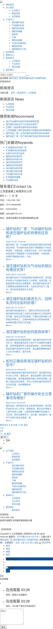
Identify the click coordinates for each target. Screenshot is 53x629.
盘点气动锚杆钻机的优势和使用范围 (22, 121)
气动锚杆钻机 (18, 25)
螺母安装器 (17, 40)
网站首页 (10, 4)
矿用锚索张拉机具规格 (16, 150)
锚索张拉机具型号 (14, 156)
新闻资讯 (10, 57)
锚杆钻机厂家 (15, 77)
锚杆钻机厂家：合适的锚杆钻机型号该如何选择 (27, 133)
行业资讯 (16, 63)
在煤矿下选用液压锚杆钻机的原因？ (22, 127)
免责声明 (46, 542)
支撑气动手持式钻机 (15, 153)
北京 (18, 542)
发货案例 (16, 16)
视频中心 (10, 54)
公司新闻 (16, 60)
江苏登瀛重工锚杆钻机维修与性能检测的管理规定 (28, 130)
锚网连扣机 (17, 45)
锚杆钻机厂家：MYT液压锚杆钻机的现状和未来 (27, 136)
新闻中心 (10, 495)
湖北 (36, 542)
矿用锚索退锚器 (13, 176)
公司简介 (16, 10)
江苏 (27, 542)
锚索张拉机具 (18, 28)
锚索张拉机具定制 (14, 165)
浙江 (32, 542)
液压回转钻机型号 (14, 162)
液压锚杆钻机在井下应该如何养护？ (22, 124)
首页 (13, 92)
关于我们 (10, 7)
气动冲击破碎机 (19, 42)
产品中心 (10, 19)
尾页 (9, 433)
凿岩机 (15, 34)
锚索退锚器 (17, 31)
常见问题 (16, 66)
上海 (22, 542)
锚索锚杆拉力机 (19, 48)
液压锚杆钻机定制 (14, 168)
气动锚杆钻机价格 (14, 173)
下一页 (3, 433)
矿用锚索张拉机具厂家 (16, 147)
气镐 (14, 37)
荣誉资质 (16, 13)
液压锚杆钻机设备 (14, 171)
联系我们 (10, 69)
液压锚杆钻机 (18, 22)
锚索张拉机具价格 (14, 159)
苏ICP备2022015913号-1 (28, 536)
